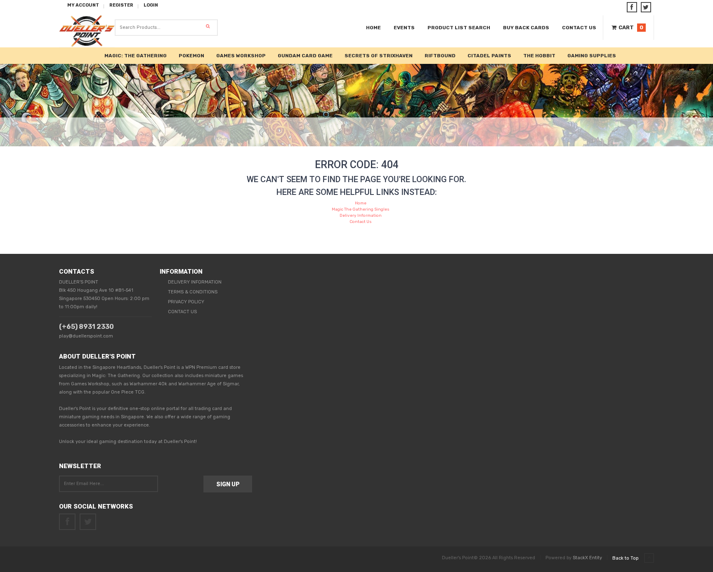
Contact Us (579, 27)
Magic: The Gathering (135, 56)
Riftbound (440, 56)
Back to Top (626, 558)
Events (404, 27)
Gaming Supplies (591, 56)
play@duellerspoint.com (86, 336)
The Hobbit (539, 56)
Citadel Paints (489, 56)
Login (151, 5)
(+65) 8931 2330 (86, 327)
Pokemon (191, 56)
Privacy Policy (186, 302)
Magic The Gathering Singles (361, 209)
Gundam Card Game (305, 56)
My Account (83, 5)
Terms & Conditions (192, 292)
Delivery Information (361, 215)
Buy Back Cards (526, 27)
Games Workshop (241, 56)
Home (373, 27)
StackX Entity (587, 557)
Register (121, 5)
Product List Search (458, 27)
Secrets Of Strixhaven (379, 56)
